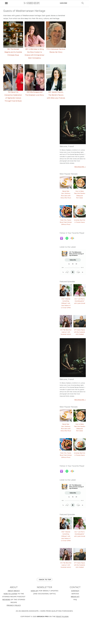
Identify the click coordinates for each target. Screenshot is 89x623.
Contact (75, 591)
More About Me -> (80, 166)
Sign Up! (34, 591)
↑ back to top (44, 579)
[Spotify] (67, 238)
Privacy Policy (14, 605)
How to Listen (10, 594)
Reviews (6, 599)
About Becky (14, 591)
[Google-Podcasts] (73, 238)
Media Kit (75, 597)
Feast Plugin (62, 616)
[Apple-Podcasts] (62, 238)
